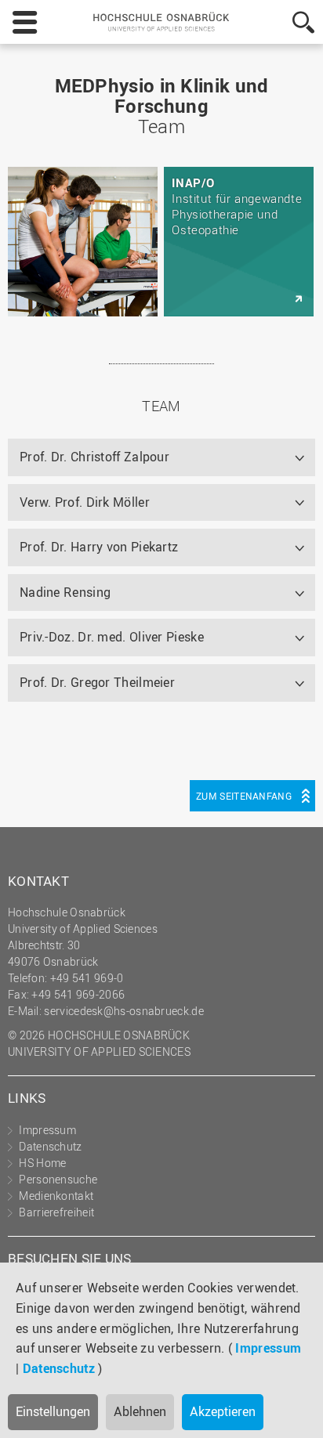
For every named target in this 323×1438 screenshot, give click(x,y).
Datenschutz (59, 1368)
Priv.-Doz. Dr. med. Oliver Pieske (112, 636)
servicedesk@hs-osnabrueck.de (123, 1010)
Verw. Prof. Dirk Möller (85, 502)
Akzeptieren (223, 1411)
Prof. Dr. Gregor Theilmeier (97, 682)
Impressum (268, 1348)
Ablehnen (140, 1411)
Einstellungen (53, 1411)
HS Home (42, 1162)
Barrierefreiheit (56, 1212)
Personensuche (58, 1179)
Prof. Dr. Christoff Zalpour (94, 456)
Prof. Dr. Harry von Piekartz (99, 546)
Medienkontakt (56, 1195)
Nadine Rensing (65, 592)
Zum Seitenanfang (244, 795)
